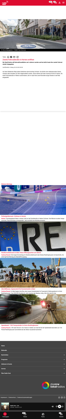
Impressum (4, 397)
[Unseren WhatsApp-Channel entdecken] (59, 397)
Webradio (4, 350)
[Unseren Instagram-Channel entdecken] (64, 397)
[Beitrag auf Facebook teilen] (11, 57)
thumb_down (57, 406)
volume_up (53, 406)
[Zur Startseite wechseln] (5, 3)
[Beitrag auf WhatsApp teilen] (8, 57)
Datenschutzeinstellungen (24, 397)
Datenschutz (12, 397)
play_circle (59, 406)
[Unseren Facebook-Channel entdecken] (62, 397)
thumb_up (62, 406)
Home (3, 346)
